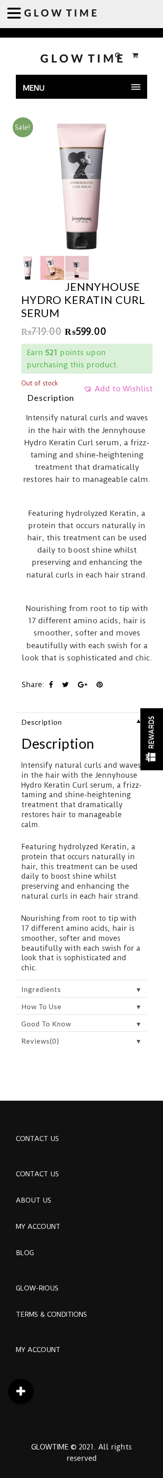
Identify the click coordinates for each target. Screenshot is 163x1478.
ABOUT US (33, 1200)
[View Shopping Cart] (135, 55)
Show (151, 739)
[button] (118, 392)
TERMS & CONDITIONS (51, 1314)
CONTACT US (37, 1139)
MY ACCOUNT (38, 1227)
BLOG (25, 1253)
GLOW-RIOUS (37, 1288)
